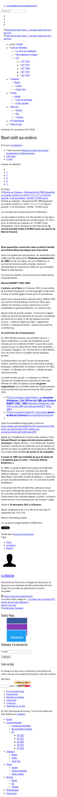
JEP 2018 (25, 75)
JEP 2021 (26, 65)
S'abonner (11, 700)
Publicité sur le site (15, 706)
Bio (17, 114)
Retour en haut (8, 605)
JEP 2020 (26, 68)
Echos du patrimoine (24, 100)
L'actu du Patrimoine (19, 47)
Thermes (19, 117)
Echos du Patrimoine (23, 534)
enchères (11, 545)
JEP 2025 (26, 61)
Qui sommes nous (15, 691)
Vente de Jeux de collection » (15, 602)
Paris (8, 542)
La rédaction (16, 145)
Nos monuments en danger (27, 54)
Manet (9, 548)
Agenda (17, 96)
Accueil (19, 44)
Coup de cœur (16, 124)
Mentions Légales (15, 697)
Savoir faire (21, 89)
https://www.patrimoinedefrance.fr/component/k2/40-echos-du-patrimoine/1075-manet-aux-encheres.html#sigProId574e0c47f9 (28, 429)
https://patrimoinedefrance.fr (18, 596)
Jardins (19, 86)
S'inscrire (11, 703)
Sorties (14, 93)
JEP (17, 58)
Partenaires (12, 694)
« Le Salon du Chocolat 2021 (41, 599)
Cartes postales (22, 103)
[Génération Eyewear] (12, 608)
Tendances (15, 79)
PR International (17, 120)
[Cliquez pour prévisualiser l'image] (28, 198)
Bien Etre (14, 107)
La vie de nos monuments (26, 51)
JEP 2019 (25, 72)
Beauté (19, 110)
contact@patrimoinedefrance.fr (21, 5)
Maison (17, 82)
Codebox (20, 714)
